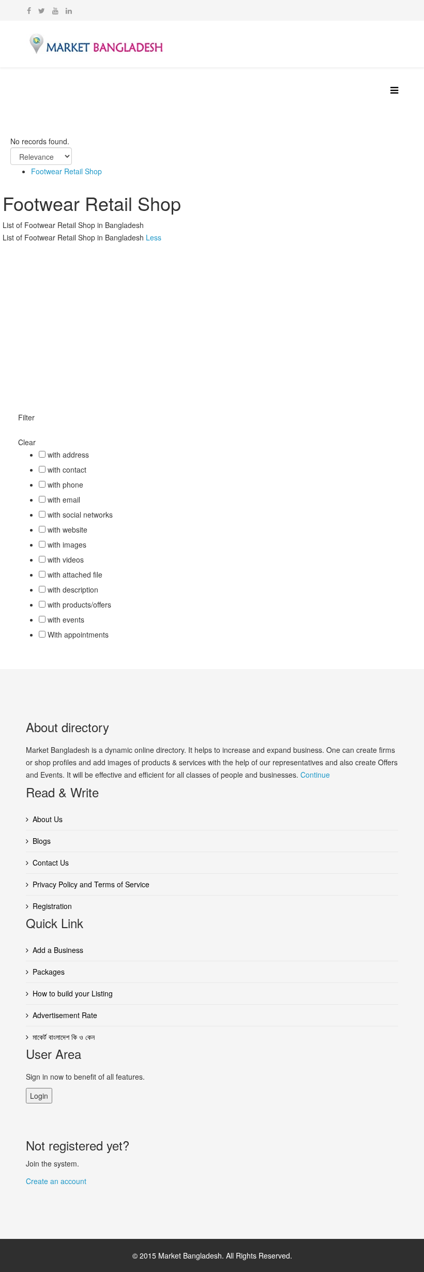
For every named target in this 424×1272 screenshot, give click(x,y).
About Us (48, 819)
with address (68, 454)
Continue (315, 774)
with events (66, 619)
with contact (67, 469)
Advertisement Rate (65, 1015)
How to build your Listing (73, 993)
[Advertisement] (212, 321)
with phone (65, 484)
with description (73, 589)
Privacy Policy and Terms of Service (91, 884)
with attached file (75, 574)
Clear (27, 442)
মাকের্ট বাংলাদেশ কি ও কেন (64, 1037)
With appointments (78, 634)
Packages (49, 971)
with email (64, 499)
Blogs (42, 841)
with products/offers (79, 604)
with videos (66, 559)
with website (67, 529)
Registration (52, 906)
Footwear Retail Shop (66, 171)
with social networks (80, 514)
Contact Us (51, 862)
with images (67, 544)
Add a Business (58, 950)
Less (153, 237)
